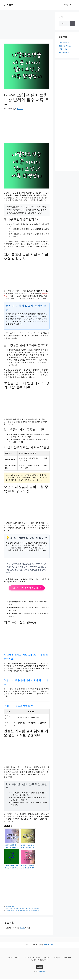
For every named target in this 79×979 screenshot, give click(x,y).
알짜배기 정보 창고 (14, 958)
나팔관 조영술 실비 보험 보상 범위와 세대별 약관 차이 (22, 910)
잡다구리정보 (10, 906)
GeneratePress (48, 945)
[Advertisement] (26, 25)
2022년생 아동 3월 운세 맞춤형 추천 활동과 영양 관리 (22, 908)
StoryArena (67, 958)
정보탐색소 (47, 958)
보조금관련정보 (65, 46)
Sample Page (68, 5)
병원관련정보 (64, 43)
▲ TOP (39, 967)
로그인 (22, 928)
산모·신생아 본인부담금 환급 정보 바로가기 (27, 588)
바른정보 (8, 4)
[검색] (72, 23)
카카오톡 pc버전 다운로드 (32, 958)
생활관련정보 (64, 49)
